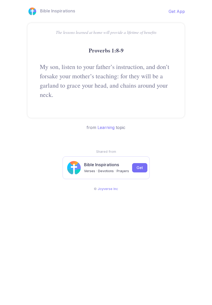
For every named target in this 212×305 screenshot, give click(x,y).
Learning (106, 127)
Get (140, 167)
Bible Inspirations (57, 10)
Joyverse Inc (108, 189)
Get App (177, 11)
